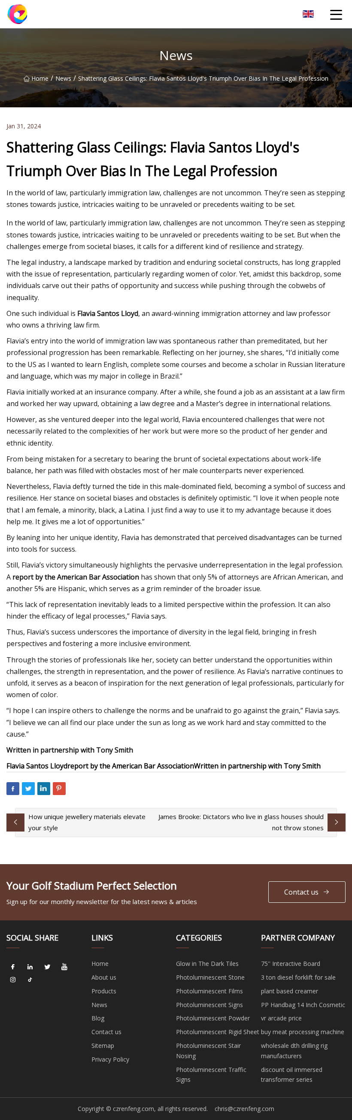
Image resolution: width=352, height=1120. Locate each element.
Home (40, 78)
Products (103, 991)
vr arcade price (281, 1018)
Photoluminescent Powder (213, 1018)
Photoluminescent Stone (210, 977)
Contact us (301, 892)
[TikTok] (30, 979)
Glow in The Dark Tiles (207, 963)
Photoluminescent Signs (209, 1005)
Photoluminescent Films (209, 991)
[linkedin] (30, 966)
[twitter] (47, 966)
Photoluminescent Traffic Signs (211, 1074)
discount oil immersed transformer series (291, 1074)
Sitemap (102, 1045)
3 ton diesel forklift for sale (298, 977)
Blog (97, 1018)
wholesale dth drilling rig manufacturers (294, 1050)
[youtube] (64, 966)
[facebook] (12, 966)
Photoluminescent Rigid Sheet (217, 1032)
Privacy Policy (110, 1059)
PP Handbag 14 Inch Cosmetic (303, 1005)
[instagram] (12, 979)
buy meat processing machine (302, 1032)
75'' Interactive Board (290, 963)
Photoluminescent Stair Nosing (208, 1050)
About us (103, 977)
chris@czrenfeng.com (244, 1109)
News (63, 78)
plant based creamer (289, 991)
